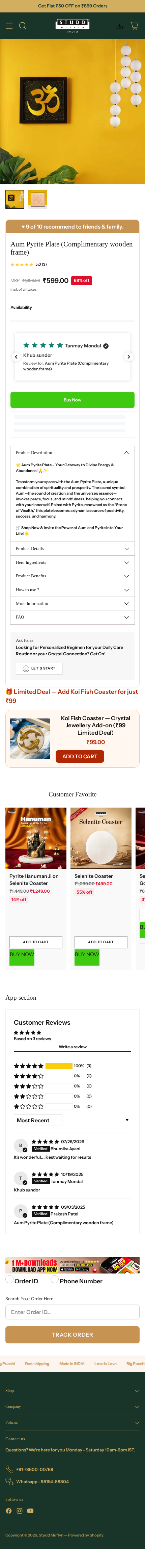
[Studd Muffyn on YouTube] (30, 1512)
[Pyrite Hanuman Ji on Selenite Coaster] (35, 838)
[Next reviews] (128, 356)
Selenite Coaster (94, 876)
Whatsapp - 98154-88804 (42, 1481)
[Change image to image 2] (37, 199)
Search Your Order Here (29, 1298)
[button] (72, 356)
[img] (46, 1141)
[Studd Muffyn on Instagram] (20, 1512)
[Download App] (119, 26)
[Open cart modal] (134, 26)
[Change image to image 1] (14, 199)
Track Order (72, 1334)
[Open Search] (22, 26)
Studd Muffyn (51, 1535)
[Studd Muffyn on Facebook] (9, 1512)
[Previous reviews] (16, 356)
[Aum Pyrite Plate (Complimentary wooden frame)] (72, 111)
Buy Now (72, 399)
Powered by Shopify (86, 1535)
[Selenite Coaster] (101, 838)
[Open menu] (9, 26)
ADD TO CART (79, 756)
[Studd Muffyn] (72, 26)
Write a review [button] (73, 1046)
